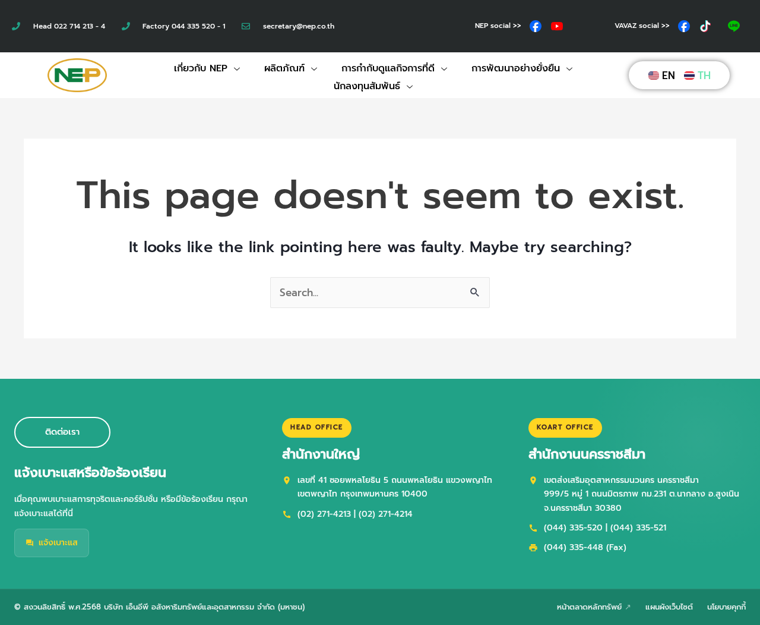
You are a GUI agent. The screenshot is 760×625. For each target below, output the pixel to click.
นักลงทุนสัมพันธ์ (367, 86)
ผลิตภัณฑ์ (284, 68)
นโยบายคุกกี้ (726, 607)
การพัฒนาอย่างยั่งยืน (515, 68)
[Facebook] (535, 26)
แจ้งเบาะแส (58, 542)
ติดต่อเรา (62, 431)
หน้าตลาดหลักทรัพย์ (589, 607)
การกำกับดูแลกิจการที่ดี (388, 68)
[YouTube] (557, 26)
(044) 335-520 (573, 528)
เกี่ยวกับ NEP (200, 68)
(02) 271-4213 (324, 514)
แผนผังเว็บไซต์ (669, 607)
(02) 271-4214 (386, 514)
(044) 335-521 (638, 528)
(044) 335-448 (573, 547)
